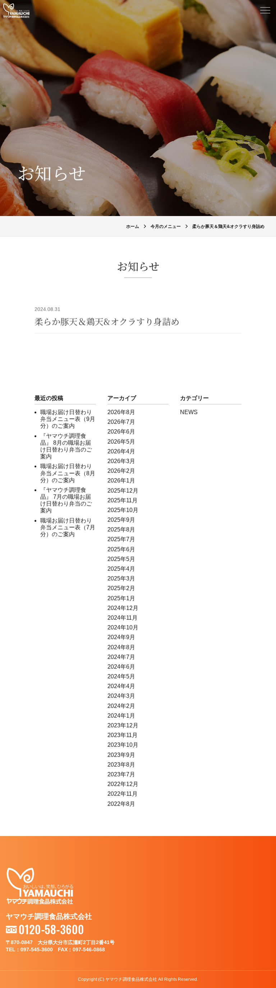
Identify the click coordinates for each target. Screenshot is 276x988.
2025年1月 (121, 598)
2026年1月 (121, 480)
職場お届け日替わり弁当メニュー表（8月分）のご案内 (67, 473)
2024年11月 (122, 618)
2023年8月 (121, 765)
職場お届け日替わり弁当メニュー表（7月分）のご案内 (67, 527)
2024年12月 (122, 608)
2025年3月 (121, 578)
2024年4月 (121, 686)
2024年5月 (121, 676)
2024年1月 (121, 716)
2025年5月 (121, 559)
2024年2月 (121, 706)
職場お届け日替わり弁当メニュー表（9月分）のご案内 (67, 419)
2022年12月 (122, 784)
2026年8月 (121, 412)
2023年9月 (121, 755)
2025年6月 (121, 549)
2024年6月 (121, 667)
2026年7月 (121, 422)
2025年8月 (121, 529)
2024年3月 (121, 696)
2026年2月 (121, 471)
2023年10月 (122, 745)
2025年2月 (121, 588)
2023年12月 (122, 725)
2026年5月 (121, 442)
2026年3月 (121, 461)
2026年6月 (121, 431)
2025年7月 (121, 539)
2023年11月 (122, 735)
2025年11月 (122, 500)
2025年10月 (122, 510)
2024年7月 (121, 657)
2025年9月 (121, 520)
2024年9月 (121, 637)
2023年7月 (121, 774)
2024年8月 (121, 647)
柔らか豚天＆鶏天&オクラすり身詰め (106, 321)
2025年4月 (121, 569)
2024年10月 (122, 627)
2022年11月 (122, 794)
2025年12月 (122, 491)
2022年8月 (121, 804)
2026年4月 (121, 451)
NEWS (189, 412)
